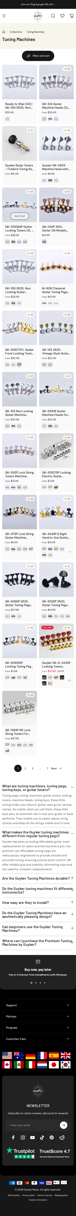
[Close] (69, 549)
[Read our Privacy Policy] (67, 645)
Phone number (17, 617)
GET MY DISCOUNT (39, 656)
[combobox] (16, 626)
